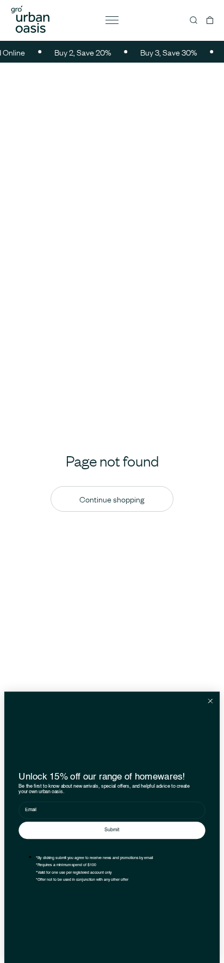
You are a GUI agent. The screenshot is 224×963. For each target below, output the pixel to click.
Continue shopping (112, 499)
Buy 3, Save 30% (165, 52)
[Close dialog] (210, 701)
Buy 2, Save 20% (79, 52)
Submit (111, 830)
